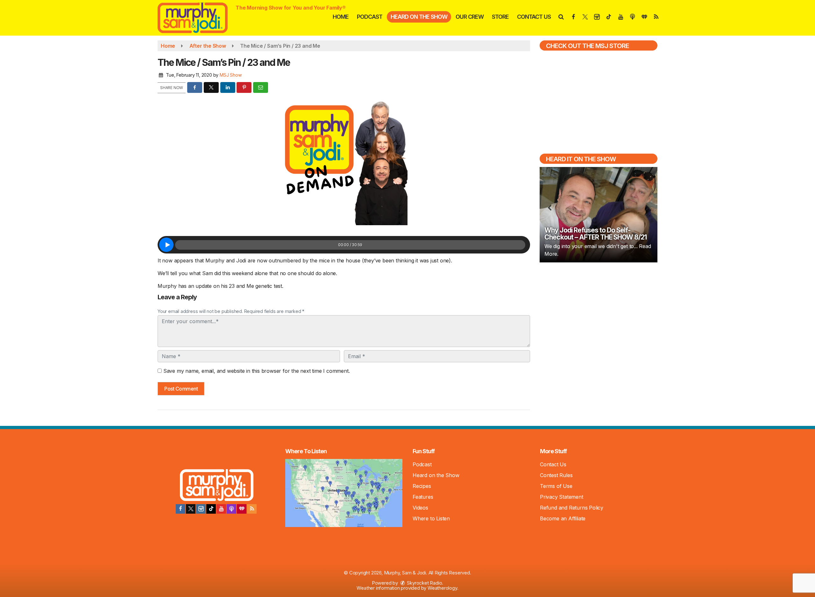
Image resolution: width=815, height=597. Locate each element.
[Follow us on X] (190, 509)
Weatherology (442, 588)
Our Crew (470, 16)
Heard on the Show (419, 16)
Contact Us (534, 16)
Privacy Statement (561, 497)
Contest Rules (556, 475)
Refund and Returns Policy (571, 507)
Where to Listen (431, 518)
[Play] (166, 245)
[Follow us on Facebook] (180, 509)
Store (500, 16)
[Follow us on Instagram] (201, 509)
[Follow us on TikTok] (211, 509)
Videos (420, 507)
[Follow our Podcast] (231, 509)
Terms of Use (556, 486)
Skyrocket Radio (424, 583)
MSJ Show (231, 75)
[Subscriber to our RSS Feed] (252, 509)
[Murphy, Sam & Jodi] (197, 17)
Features (423, 497)
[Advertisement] (598, 313)
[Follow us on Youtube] (221, 509)
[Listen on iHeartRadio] (241, 509)
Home (341, 16)
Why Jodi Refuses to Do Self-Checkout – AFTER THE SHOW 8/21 (595, 233)
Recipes (422, 486)
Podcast (369, 16)
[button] (561, 16)
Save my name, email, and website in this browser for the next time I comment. (256, 371)
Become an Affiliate (562, 518)
